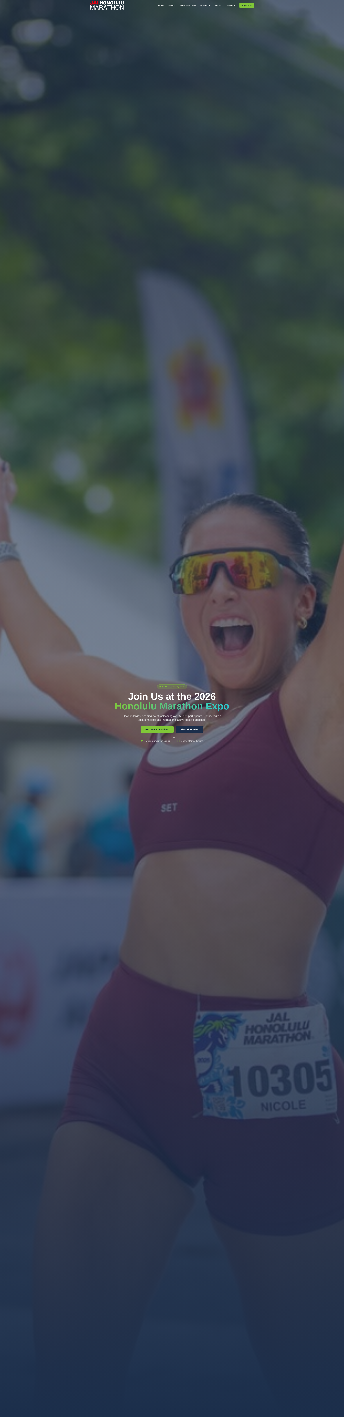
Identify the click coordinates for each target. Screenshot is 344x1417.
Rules (218, 5)
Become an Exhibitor (157, 729)
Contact (230, 5)
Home (161, 5)
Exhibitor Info (188, 5)
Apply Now (247, 5)
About (171, 5)
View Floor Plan (189, 729)
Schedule (205, 5)
